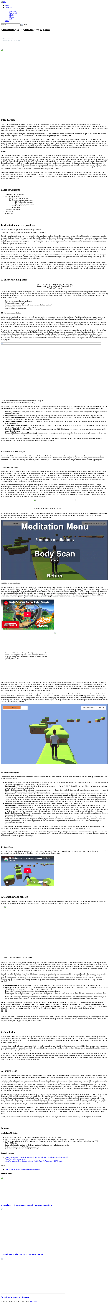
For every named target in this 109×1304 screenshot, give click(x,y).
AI (10, 9)
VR (10, 19)
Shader (11, 15)
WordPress (33, 1301)
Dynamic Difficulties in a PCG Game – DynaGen (22, 1254)
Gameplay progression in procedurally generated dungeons (26, 1205)
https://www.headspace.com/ (15, 1159)
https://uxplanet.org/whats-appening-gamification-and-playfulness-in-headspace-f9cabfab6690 (36, 1157)
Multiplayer (13, 11)
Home (7, 5)
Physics (11, 17)
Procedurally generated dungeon (15, 1297)
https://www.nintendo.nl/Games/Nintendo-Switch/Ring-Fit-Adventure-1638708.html (33, 1161)
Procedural (13, 13)
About (7, 21)
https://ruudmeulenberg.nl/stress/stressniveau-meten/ (22, 1169)
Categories (8, 7)
